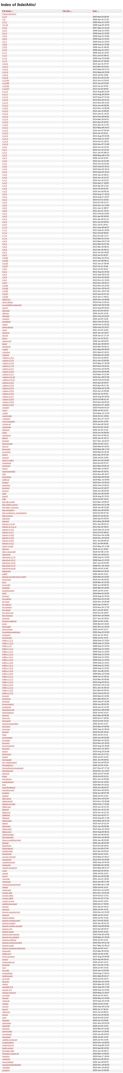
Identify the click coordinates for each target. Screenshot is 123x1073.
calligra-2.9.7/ (8, 397)
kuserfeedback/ (8, 788)
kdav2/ (5, 496)
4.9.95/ (5, 291)
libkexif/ (5, 810)
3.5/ (3, 20)
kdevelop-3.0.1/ (8, 560)
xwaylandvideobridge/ (11, 1065)
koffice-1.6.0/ (7, 663)
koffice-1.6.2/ (7, 668)
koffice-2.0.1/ (7, 677)
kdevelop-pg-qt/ (8, 568)
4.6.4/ (4, 222)
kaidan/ (5, 482)
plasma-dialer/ (8, 918)
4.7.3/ (4, 236)
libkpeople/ (7, 829)
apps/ (4, 330)
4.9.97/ (5, 294)
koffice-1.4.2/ (7, 652)
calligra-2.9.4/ (8, 388)
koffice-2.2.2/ (7, 682)
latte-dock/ (6, 799)
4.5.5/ (4, 208)
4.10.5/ (5, 78)
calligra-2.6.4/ (8, 363)
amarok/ (5, 319)
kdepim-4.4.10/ (8, 524)
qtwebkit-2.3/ (7, 987)
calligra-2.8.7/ (8, 369)
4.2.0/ (4, 147)
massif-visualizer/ (9, 868)
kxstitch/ (5, 793)
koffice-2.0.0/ (7, 674)
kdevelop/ (6, 555)
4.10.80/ (5, 81)
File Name (6, 11)
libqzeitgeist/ (7, 848)
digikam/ (5, 430)
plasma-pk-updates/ (10, 937)
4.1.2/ (4, 56)
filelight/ (5, 441)
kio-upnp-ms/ (7, 613)
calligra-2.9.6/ (8, 394)
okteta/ (5, 887)
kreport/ (5, 732)
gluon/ (5, 455)
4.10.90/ (5, 83)
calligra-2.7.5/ (8, 366)
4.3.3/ (4, 169)
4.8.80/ (5, 258)
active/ (5, 308)
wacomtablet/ (8, 1062)
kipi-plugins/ (7, 616)
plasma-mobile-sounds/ (12, 926)
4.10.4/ (5, 75)
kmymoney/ (7, 638)
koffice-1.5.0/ (7, 654)
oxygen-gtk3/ (7, 898)
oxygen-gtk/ (7, 893)
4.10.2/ (5, 69)
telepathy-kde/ (8, 1051)
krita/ (4, 735)
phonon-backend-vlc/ (11, 912)
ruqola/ (5, 1004)
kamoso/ (5, 488)
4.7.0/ (4, 227)
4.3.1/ (4, 164)
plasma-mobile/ (8, 923)
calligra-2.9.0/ (8, 372)
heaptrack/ (6, 463)
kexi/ (4, 582)
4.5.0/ (4, 194)
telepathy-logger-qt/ (10, 1054)
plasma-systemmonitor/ (12, 943)
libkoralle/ (6, 826)
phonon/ (5, 909)
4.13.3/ (5, 133)
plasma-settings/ (9, 940)
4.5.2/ (4, 200)
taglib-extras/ (7, 1048)
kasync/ (5, 491)
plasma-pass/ (8, 932)
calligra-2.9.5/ (8, 391)
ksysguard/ (7, 760)
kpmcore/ (6, 718)
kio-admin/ (6, 599)
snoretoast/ (7, 1034)
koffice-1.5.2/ (7, 660)
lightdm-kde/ (7, 851)
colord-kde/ (7, 416)
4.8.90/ (5, 261)
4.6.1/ (4, 214)
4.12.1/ (5, 111)
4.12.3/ (5, 117)
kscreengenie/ (8, 746)
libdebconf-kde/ (8, 804)
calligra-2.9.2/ (8, 383)
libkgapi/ (5, 818)
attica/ (4, 338)
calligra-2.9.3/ (8, 386)
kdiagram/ (6, 571)
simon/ (5, 1015)
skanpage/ (6, 1023)
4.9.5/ (4, 283)
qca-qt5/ (5, 970)
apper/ (5, 325)
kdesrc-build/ (7, 546)
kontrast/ (5, 702)
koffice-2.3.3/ (7, 693)
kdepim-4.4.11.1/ (9, 527)
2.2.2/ (4, 17)
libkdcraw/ (6, 807)
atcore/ (5, 336)
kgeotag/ (6, 588)
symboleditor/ (8, 1043)
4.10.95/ (5, 86)
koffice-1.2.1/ (7, 641)
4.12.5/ (5, 122)
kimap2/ (5, 596)
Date (95, 11)
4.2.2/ (4, 153)
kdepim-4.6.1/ (8, 543)
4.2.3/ (4, 155)
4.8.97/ (5, 266)
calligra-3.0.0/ (8, 405)
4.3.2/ (4, 166)
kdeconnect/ (7, 516)
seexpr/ (5, 1007)
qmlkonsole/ (7, 976)
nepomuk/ (6, 882)
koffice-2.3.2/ (7, 690)
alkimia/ (5, 313)
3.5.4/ (4, 33)
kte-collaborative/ (9, 763)
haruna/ (5, 458)
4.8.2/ (4, 247)
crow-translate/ (8, 422)
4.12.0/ (5, 108)
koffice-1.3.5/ (7, 643)
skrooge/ (6, 1029)
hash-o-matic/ (8, 460)
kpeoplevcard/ (8, 710)
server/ (5, 1009)
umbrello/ (6, 1059)
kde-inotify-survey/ (10, 505)
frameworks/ (7, 444)
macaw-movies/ (9, 857)
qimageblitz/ (7, 973)
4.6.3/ (4, 219)
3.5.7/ (4, 42)
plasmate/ (6, 951)
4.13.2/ (5, 130)
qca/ (4, 968)
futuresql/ (6, 449)
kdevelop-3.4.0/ (8, 563)
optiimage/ (6, 890)
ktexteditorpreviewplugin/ (13, 768)
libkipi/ (5, 824)
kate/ (4, 494)
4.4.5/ (4, 191)
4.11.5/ (5, 106)
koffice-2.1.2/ (7, 679)
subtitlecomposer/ (9, 1040)
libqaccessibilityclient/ (11, 840)
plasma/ (5, 915)
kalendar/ (6, 485)
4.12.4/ (5, 119)
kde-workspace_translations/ (14, 513)
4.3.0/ (4, 161)
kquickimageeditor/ (10, 724)
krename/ (6, 729)
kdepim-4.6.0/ (8, 541)
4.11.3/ (5, 100)
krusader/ (6, 740)
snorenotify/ (7, 1031)
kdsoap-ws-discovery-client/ (14, 577)
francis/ (5, 447)
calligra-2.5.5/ (8, 361)
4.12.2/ (5, 114)
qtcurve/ (5, 982)
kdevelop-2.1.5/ (8, 557)
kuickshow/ (7, 779)
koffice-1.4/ (7, 646)
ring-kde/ (6, 995)
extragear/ (6, 435)
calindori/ (6, 352)
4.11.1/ (5, 94)
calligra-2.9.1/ (8, 374)
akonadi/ (6, 311)
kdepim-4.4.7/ (8, 532)
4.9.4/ (4, 280)
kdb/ (4, 499)
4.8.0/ (4, 241)
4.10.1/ (5, 67)
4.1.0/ (4, 50)
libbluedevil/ (7, 801)
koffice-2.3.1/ (7, 688)
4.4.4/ (4, 189)
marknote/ (6, 865)
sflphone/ (6, 1012)
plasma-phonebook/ (10, 934)
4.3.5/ (4, 175)
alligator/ (6, 316)
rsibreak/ (6, 1001)
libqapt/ (5, 843)
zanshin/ (5, 1070)
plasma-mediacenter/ (11, 921)
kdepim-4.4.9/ (8, 538)
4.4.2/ (4, 183)
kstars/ (5, 757)
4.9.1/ (4, 272)
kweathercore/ (8, 790)
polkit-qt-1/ (6, 954)
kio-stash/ (6, 610)
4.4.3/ (4, 186)
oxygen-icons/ (8, 901)
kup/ (4, 785)
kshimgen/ (6, 754)
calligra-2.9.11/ (8, 380)
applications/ (7, 327)
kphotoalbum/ (8, 713)
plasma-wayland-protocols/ (13, 948)
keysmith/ (6, 585)
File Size (66, 11)
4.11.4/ (5, 103)
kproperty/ (6, 721)
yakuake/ (6, 1068)
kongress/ (6, 699)
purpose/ (6, 965)
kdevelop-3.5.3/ (8, 566)
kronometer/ (7, 738)
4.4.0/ (4, 178)
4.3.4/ (4, 172)
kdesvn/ (5, 549)
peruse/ (5, 907)
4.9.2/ (4, 275)
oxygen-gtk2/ (7, 896)
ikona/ (4, 469)
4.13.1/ (5, 128)
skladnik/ (6, 1026)
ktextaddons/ (7, 765)
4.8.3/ (4, 250)
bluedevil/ (6, 347)
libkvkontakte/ (8, 835)
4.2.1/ (4, 150)
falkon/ (5, 438)
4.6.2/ (4, 216)
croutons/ (6, 419)
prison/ (5, 959)
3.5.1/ (4, 22)
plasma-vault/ (8, 946)
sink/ (4, 1018)
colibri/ (5, 413)
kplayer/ (5, 715)
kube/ (4, 776)
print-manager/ (8, 957)
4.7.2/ (4, 233)
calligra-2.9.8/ (8, 399)
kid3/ (4, 593)
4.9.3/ (4, 277)
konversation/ (8, 704)
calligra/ (5, 355)
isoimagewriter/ (8, 471)
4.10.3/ (5, 72)
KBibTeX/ (6, 300)
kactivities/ (6, 477)
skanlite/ (5, 1020)
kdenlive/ (6, 519)
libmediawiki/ (7, 837)
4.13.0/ (5, 125)
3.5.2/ (4, 28)
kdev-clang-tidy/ (9, 552)
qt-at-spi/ (6, 979)
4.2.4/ (4, 158)
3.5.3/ (4, 31)
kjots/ (4, 624)
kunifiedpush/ (8, 782)
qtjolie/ (5, 984)
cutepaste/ (6, 427)
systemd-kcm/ (8, 1045)
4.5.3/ (4, 202)
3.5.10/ (5, 25)
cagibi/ (5, 349)
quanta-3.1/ (7, 990)
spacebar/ (6, 1037)
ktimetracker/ (7, 771)
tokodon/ (6, 1056)
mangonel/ (6, 860)
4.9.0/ (4, 269)
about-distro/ (7, 302)
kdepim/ (5, 521)
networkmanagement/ (11, 885)
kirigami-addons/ (9, 621)
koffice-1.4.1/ (7, 649)
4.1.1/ (4, 53)
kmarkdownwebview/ (11, 632)
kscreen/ (5, 743)
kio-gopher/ (7, 607)
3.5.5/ (4, 36)
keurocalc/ (6, 580)
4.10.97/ (5, 89)
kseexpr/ (5, 749)
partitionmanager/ (9, 904)
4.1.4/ (4, 61)
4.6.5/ (4, 225)
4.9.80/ (5, 286)
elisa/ (4, 433)
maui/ (4, 871)
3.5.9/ (4, 47)
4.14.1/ (5, 139)
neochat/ (6, 879)
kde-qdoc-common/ (10, 507)
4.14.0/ (5, 136)
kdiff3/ (4, 574)
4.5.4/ (4, 205)
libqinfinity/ (6, 846)
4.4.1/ (4, 180)
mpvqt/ (5, 873)
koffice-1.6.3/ (7, 671)
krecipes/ (6, 727)
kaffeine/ (5, 480)
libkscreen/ (7, 832)
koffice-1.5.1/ (7, 657)
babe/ (4, 344)
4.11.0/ (5, 92)
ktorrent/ (5, 774)
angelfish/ (6, 322)
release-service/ (9, 993)
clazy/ (4, 410)
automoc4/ (6, 341)
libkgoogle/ (7, 821)
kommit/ (5, 696)
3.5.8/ (4, 45)
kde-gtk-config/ (8, 502)
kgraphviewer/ (8, 591)
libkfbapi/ (6, 815)
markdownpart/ (8, 862)
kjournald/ (6, 627)
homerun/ (6, 466)
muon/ (5, 876)
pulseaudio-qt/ (8, 962)
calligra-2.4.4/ (8, 358)
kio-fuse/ (5, 602)
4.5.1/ (4, 197)
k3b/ (4, 474)
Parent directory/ (9, 14)
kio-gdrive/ (6, 605)
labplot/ (5, 796)
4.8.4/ (4, 252)
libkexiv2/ (6, 813)
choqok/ (5, 408)
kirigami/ (5, 618)
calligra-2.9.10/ (8, 377)
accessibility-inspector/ (12, 305)
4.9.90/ (5, 288)
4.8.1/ (4, 244)
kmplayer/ (6, 635)
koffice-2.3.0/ (7, 685)
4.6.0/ (4, 211)
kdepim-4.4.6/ (8, 530)
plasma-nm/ (7, 929)
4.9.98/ (5, 297)
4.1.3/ (4, 58)
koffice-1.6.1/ (7, 666)
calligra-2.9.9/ (8, 402)
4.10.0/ (5, 64)
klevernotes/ (7, 629)
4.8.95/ (5, 264)
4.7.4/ (4, 239)
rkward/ (5, 998)
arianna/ (5, 333)
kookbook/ (6, 707)
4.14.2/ (5, 141)
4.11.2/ (5, 97)
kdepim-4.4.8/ (8, 535)
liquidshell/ (7, 854)
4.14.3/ (5, 144)
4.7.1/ (4, 230)
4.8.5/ (4, 255)
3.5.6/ (4, 39)
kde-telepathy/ (8, 510)
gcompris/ (6, 452)
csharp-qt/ (6, 424)
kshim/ (5, 752)
